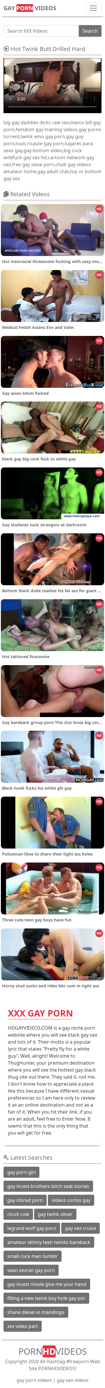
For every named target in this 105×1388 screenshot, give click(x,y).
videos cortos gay (71, 1200)
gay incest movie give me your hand (46, 1284)
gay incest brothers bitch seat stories (48, 1186)
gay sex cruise (80, 1228)
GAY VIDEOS (30, 8)
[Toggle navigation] (93, 8)
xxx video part (22, 1326)
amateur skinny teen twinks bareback (48, 1242)
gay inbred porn (25, 1200)
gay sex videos (73, 1380)
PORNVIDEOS (52, 1351)
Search (90, 31)
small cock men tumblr (32, 1256)
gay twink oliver (55, 1214)
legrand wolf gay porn (31, 1228)
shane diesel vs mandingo (35, 1312)
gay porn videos (34, 1380)
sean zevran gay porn (31, 1270)
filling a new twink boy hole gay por (46, 1298)
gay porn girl (21, 1172)
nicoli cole (18, 1214)
